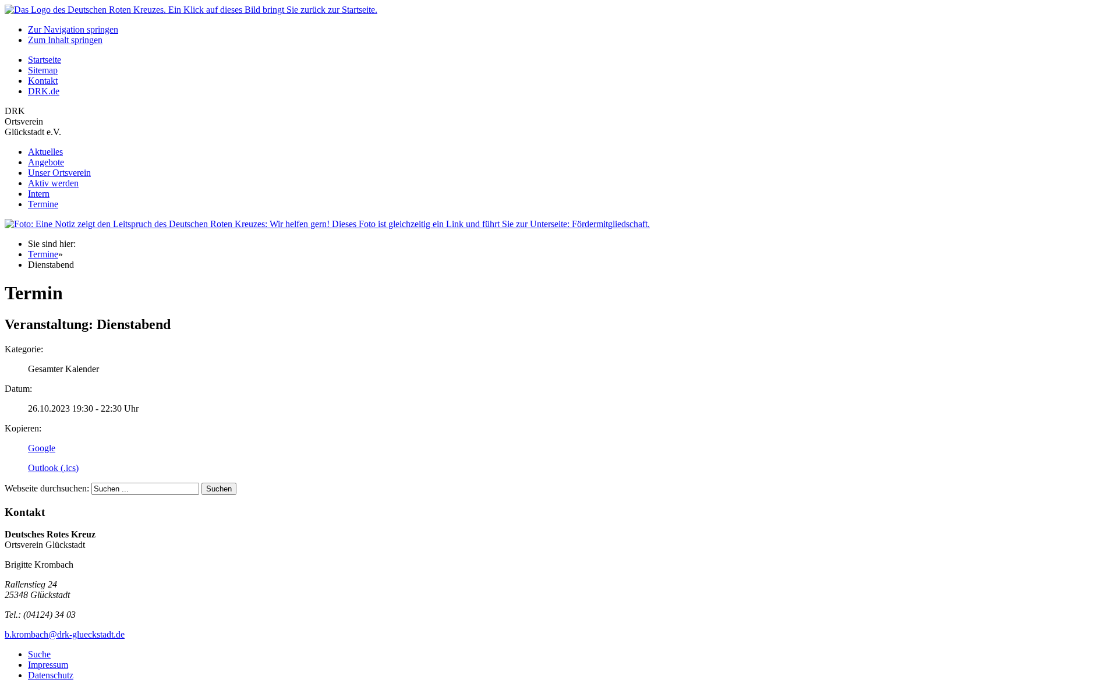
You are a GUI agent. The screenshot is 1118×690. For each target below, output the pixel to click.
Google (41, 448)
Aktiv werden (53, 183)
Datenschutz (50, 675)
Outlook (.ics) (53, 468)
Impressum (48, 665)
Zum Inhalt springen (65, 40)
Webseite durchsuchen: (48, 488)
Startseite (44, 60)
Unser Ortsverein (59, 173)
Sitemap (43, 70)
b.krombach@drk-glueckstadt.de (65, 634)
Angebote (46, 162)
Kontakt (43, 81)
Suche (39, 654)
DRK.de (43, 91)
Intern (38, 194)
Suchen (219, 488)
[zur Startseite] (191, 10)
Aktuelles (45, 152)
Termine (43, 204)
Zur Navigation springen (73, 29)
